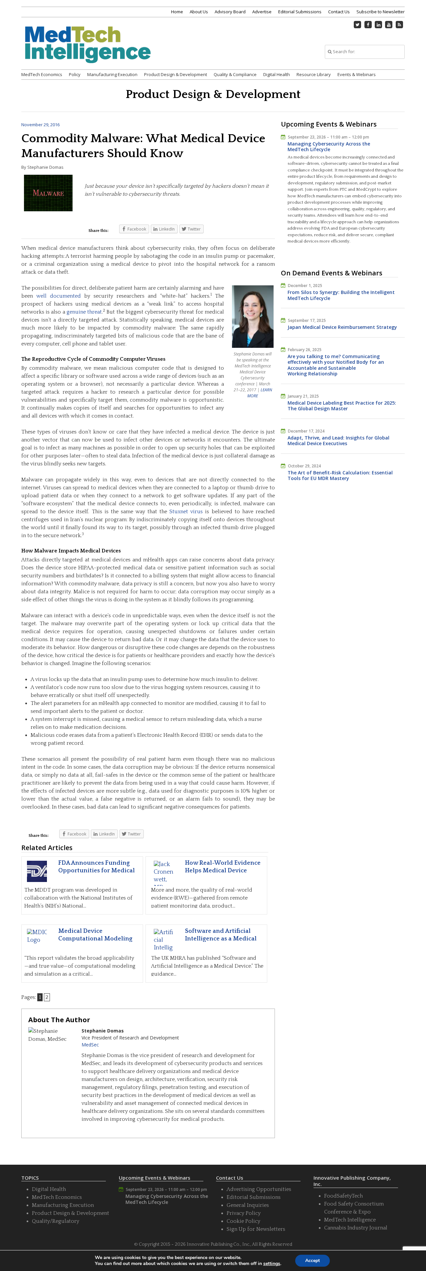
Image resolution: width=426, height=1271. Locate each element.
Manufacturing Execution (112, 74)
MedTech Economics (41, 74)
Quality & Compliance (235, 74)
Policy (75, 74)
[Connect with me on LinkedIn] (378, 24)
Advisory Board (230, 12)
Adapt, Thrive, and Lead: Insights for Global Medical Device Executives (338, 441)
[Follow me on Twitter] (357, 24)
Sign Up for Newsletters (256, 1229)
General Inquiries (248, 1205)
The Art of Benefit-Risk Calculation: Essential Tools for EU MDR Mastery (340, 475)
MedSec (90, 1044)
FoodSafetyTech (343, 1196)
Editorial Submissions (299, 12)
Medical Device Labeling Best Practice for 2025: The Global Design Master (342, 406)
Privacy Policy (244, 1213)
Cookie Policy (243, 1221)
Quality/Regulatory (55, 1221)
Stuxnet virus (186, 512)
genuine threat (84, 312)
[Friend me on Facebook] (368, 24)
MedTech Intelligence (350, 1220)
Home (177, 12)
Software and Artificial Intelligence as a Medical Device (221, 939)
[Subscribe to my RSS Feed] (399, 24)
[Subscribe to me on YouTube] (389, 24)
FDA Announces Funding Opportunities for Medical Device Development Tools (96, 871)
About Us (199, 12)
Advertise (262, 12)
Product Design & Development (175, 74)
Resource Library (314, 74)
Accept (312, 1260)
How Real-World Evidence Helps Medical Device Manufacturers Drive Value (224, 871)
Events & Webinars (356, 74)
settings (271, 1264)
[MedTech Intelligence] (87, 52)
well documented (58, 296)
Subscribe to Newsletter (380, 12)
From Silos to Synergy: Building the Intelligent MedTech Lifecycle (341, 295)
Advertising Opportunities (259, 1189)
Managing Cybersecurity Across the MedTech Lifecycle (329, 147)
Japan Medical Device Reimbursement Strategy (342, 327)
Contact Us (339, 12)
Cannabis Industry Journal (355, 1228)
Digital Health (276, 74)
